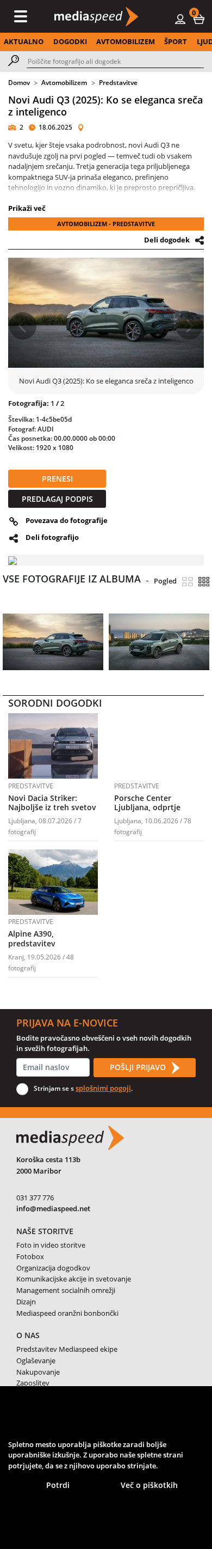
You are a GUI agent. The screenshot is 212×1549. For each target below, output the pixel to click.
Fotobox (30, 1256)
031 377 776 (35, 1197)
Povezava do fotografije (67, 520)
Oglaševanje (35, 1360)
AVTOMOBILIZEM (125, 41)
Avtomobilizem (64, 82)
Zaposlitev (32, 1383)
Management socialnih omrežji (65, 1290)
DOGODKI (70, 41)
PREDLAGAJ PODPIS (57, 499)
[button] (199, 18)
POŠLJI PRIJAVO (139, 1067)
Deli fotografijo (52, 537)
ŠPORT (175, 41)
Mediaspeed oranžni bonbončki (67, 1313)
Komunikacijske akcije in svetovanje (73, 1279)
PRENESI (57, 478)
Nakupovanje (38, 1372)
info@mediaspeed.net (53, 1208)
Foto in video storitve (50, 1245)
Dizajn (26, 1302)
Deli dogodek (167, 240)
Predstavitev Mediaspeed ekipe (66, 1349)
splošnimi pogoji (103, 1088)
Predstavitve (118, 82)
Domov (19, 82)
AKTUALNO (23, 41)
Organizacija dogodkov (53, 1268)
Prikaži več (27, 208)
